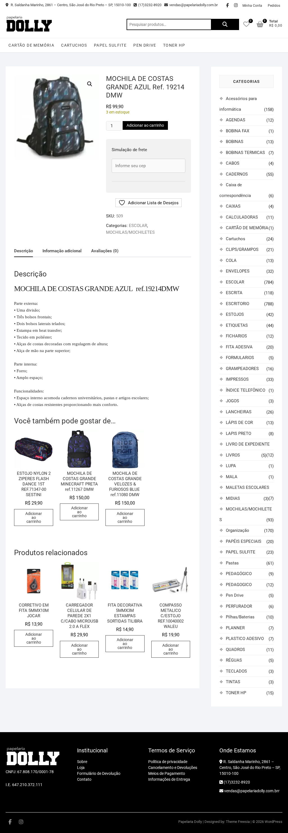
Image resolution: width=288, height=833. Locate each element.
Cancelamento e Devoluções (172, 767)
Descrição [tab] (23, 250)
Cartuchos (74, 45)
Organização (237, 530)
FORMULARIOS (240, 357)
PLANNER (235, 627)
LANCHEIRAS (238, 411)
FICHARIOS (236, 336)
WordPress (273, 822)
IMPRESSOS (237, 379)
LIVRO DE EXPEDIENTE (248, 444)
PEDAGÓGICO (239, 573)
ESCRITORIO (237, 303)
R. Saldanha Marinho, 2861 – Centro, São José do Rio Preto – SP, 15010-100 (70, 5)
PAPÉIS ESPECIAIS (243, 541)
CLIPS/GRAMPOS (242, 249)
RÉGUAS (234, 660)
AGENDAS (235, 119)
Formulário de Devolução (98, 773)
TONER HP (174, 45)
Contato (84, 779)
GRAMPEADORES (242, 368)
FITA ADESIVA (239, 346)
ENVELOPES (237, 271)
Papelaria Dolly (190, 822)
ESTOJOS (235, 314)
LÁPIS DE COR (239, 422)
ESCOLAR (138, 225)
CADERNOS (237, 174)
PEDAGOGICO (239, 584)
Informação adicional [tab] (62, 250)
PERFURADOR (239, 606)
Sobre (82, 761)
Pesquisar (225, 24)
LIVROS (233, 455)
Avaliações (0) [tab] (104, 250)
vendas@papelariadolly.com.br (193, 5)
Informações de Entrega (169, 779)
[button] (90, 84)
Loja (81, 767)
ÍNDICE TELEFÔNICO (245, 390)
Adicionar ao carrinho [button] (33, 517)
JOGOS (232, 400)
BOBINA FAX (237, 130)
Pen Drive (144, 45)
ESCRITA (234, 292)
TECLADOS (236, 671)
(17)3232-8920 (149, 5)
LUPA (231, 465)
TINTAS (233, 681)
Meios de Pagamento (166, 773)
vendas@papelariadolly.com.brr (251, 791)
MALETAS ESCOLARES (247, 487)
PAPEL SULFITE (110, 45)
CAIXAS (233, 206)
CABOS (232, 163)
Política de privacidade (167, 761)
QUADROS (235, 649)
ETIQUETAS (237, 325)
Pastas (232, 563)
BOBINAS (234, 141)
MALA (231, 476)
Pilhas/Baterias (240, 616)
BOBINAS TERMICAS (245, 152)
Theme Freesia (238, 822)
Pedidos (274, 6)
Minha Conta (252, 6)
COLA (231, 260)
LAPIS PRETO (238, 433)
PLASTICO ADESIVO (245, 638)
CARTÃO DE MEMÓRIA (31, 45)
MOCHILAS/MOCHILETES (130, 232)
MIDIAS (233, 498)
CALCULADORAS (242, 217)
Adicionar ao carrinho (145, 125)
